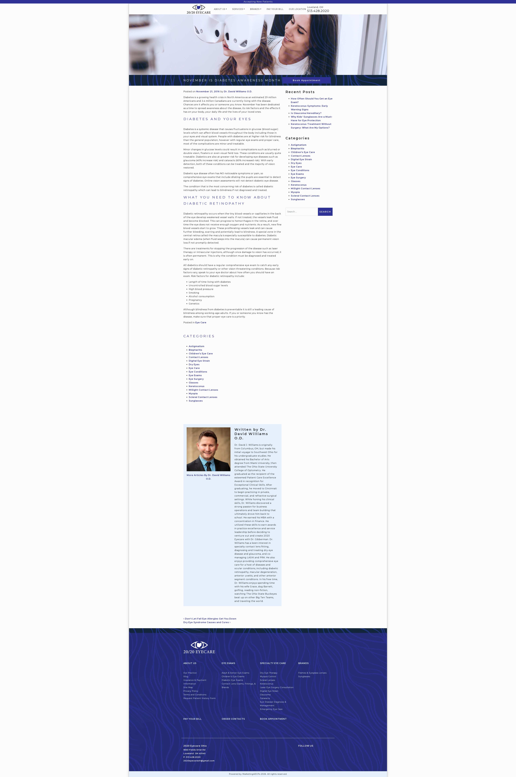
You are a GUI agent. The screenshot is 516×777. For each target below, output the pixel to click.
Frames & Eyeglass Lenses (312, 673)
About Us (219, 9)
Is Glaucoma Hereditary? (306, 113)
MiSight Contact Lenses (203, 390)
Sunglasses (196, 401)
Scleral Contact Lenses (203, 397)
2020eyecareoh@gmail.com (199, 761)
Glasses (193, 382)
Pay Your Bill (275, 9)
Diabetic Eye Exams (232, 680)
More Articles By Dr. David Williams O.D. (208, 477)
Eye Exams (195, 375)
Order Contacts (233, 719)
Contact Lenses (198, 357)
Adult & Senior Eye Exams (235, 673)
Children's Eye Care (201, 353)
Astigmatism (196, 346)
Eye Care (200, 322)
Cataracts (265, 698)
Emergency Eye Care (271, 709)
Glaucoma (265, 694)
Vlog (185, 676)
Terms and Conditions (194, 694)
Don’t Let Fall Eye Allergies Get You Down (210, 618)
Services (237, 9)
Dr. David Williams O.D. (238, 91)
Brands (255, 9)
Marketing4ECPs (251, 774)
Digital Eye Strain (199, 361)
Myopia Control (268, 676)
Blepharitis (195, 350)
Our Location (297, 9)
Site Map (188, 687)
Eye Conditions (198, 371)
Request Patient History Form (199, 698)
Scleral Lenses (267, 680)
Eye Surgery (196, 379)
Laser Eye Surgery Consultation (277, 687)
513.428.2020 (318, 11)
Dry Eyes (194, 364)
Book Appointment (306, 80)
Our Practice (190, 673)
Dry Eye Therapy (268, 673)
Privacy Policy (190, 691)
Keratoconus (197, 386)
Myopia (193, 393)
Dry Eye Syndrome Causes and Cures (206, 622)
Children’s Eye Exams (233, 676)
